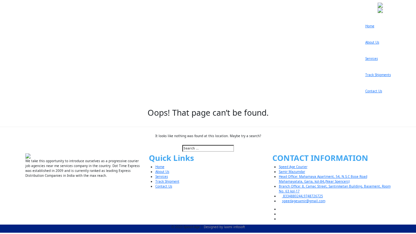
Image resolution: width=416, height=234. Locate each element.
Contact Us (373, 91)
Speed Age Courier (293, 166)
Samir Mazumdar (292, 171)
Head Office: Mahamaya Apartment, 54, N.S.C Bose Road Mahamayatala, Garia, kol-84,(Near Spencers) (323, 179)
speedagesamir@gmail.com (303, 201)
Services (371, 58)
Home (369, 26)
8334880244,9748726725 (302, 196)
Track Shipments (378, 74)
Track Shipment (167, 181)
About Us (372, 42)
